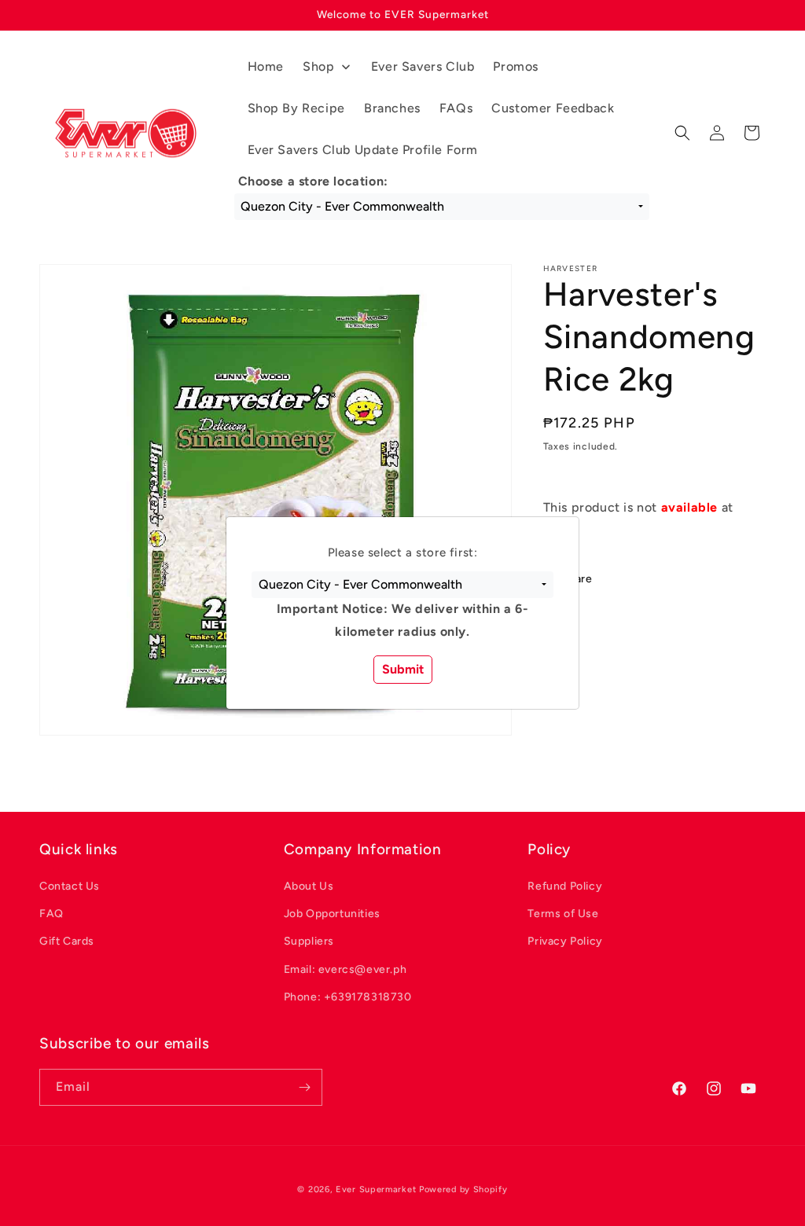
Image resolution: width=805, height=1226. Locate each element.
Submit (403, 669)
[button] (402, 584)
